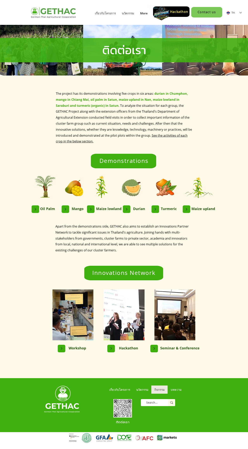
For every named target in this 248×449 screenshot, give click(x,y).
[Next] (35, 209)
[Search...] (171, 402)
